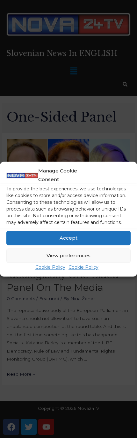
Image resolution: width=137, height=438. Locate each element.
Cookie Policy (50, 267)
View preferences (68, 255)
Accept (68, 238)
